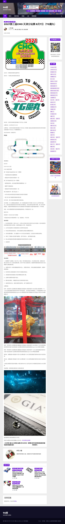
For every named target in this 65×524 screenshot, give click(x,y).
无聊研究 (59, 10)
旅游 (58, 118)
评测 (20, 470)
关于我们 (43, 521)
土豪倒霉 (53, 97)
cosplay (53, 67)
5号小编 (11, 28)
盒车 (13, 470)
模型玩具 (9, 21)
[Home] (5, 16)
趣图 (47, 10)
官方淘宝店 (26, 521)
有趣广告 (53, 125)
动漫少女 (53, 74)
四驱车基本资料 (51, 10)
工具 (28, 16)
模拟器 (52, 132)
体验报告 (53, 72)
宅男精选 (53, 107)
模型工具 (53, 130)
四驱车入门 (53, 81)
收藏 (52, 116)
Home (39, 521)
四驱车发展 (53, 86)
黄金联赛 (26, 29)
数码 (56, 10)
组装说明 (53, 142)
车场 (22, 29)
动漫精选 (53, 76)
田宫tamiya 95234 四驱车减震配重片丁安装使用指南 (18, 487)
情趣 (52, 111)
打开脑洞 (53, 114)
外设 (52, 100)
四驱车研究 (43, 10)
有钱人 (52, 128)
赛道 (20, 29)
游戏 (52, 137)
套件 (57, 100)
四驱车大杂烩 (33, 10)
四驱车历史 (53, 83)
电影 (58, 137)
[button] (61, 16)
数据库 (36, 470)
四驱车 (10, 16)
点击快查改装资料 (55, 196)
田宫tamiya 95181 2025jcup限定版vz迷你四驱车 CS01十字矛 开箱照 (18, 474)
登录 (15, 501)
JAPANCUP (53, 69)
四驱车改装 (38, 10)
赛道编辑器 (34, 16)
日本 (52, 123)
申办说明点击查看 (26, 440)
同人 (52, 79)
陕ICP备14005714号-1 (7, 521)
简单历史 (53, 139)
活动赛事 (13, 21)
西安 (52, 144)
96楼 (5, 7)
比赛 (17, 29)
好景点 (52, 102)
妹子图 (52, 104)
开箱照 (23, 16)
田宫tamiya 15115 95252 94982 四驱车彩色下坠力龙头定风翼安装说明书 (40, 474)
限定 (58, 149)
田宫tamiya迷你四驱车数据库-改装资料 (53, 521)
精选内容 (17, 470)
